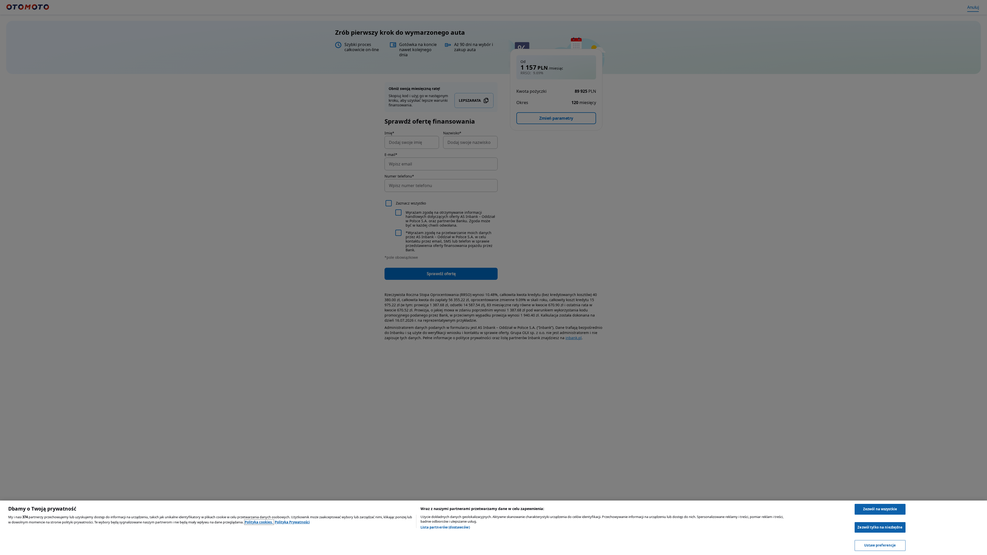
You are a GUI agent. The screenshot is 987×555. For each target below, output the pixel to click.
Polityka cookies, (259, 522)
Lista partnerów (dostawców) (445, 527)
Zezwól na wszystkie (880, 509)
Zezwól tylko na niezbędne (879, 527)
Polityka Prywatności (292, 522)
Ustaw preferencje (880, 545)
